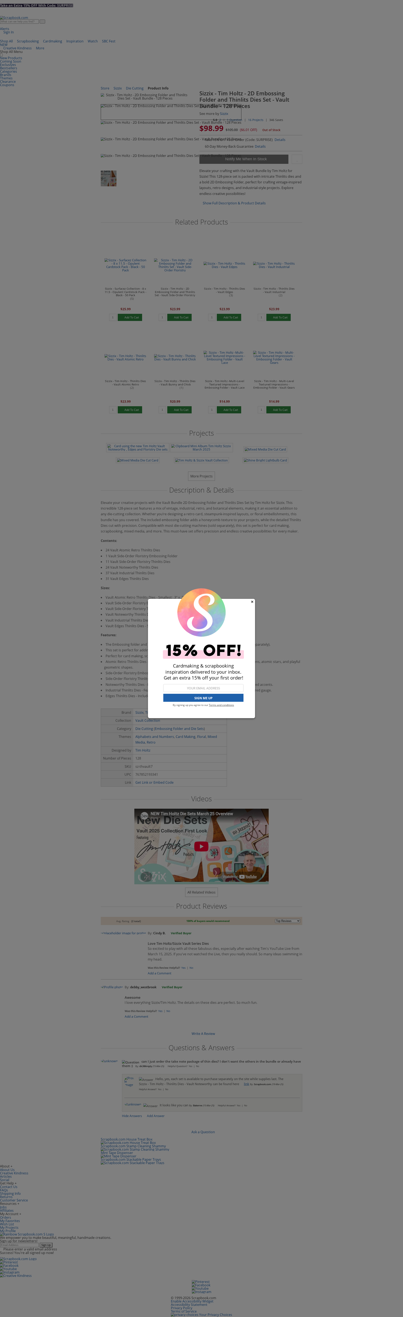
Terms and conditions (221, 705)
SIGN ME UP (203, 698)
